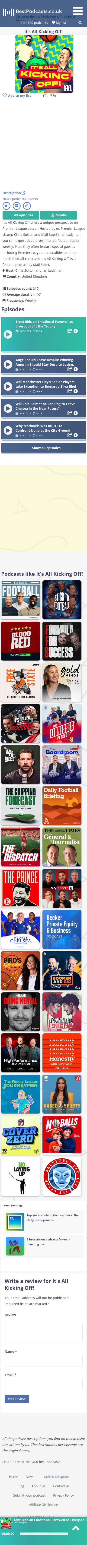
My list (60, 22)
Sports (33, 199)
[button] (79, 8)
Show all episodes (46, 448)
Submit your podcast (29, 1495)
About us (38, 1486)
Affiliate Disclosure (43, 1504)
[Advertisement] (43, 144)
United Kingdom (56, 1476)
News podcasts (14, 199)
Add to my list (19, 95)
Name (11, 1351)
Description (12, 193)
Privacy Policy (63, 1495)
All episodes (23, 215)
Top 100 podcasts (34, 22)
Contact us (61, 1486)
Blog (20, 1486)
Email (10, 1374)
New (29, 1476)
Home (13, 1476)
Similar (61, 215)
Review (10, 1314)
